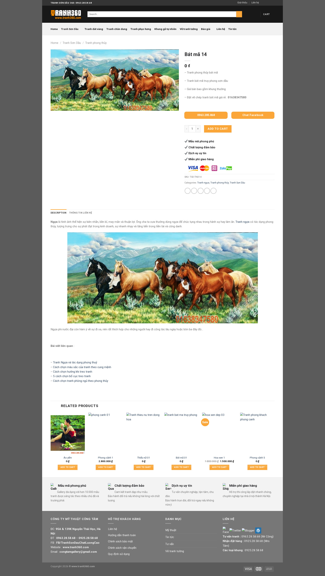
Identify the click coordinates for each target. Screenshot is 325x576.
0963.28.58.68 (250, 536)
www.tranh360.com (83, 566)
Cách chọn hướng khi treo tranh (72, 371)
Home (54, 28)
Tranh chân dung (116, 28)
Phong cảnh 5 (257, 457)
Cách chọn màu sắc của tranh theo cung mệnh (82, 367)
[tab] (59, 213)
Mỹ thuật (170, 530)
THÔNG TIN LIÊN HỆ (80, 212)
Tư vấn (169, 544)
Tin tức (232, 28)
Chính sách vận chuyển (122, 547)
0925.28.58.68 (253, 541)
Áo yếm (68, 457)
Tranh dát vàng (94, 28)
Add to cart (218, 128)
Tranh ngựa (203, 182)
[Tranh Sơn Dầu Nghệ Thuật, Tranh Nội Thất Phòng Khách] (66, 14)
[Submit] (239, 14)
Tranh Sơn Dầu (69, 28)
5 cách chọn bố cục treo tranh (72, 376)
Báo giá (205, 28)
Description (59, 212)
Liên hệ (255, 2)
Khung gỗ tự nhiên (165, 28)
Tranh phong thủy (96, 43)
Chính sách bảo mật (120, 541)
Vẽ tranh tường (189, 28)
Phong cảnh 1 (105, 457)
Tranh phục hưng (141, 28)
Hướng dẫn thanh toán (122, 535)
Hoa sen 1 (219, 457)
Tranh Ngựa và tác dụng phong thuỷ (75, 362)
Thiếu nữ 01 (143, 457)
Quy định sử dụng (119, 554)
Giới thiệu (242, 2)
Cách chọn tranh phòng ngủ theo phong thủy (80, 381)
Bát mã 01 (181, 457)
